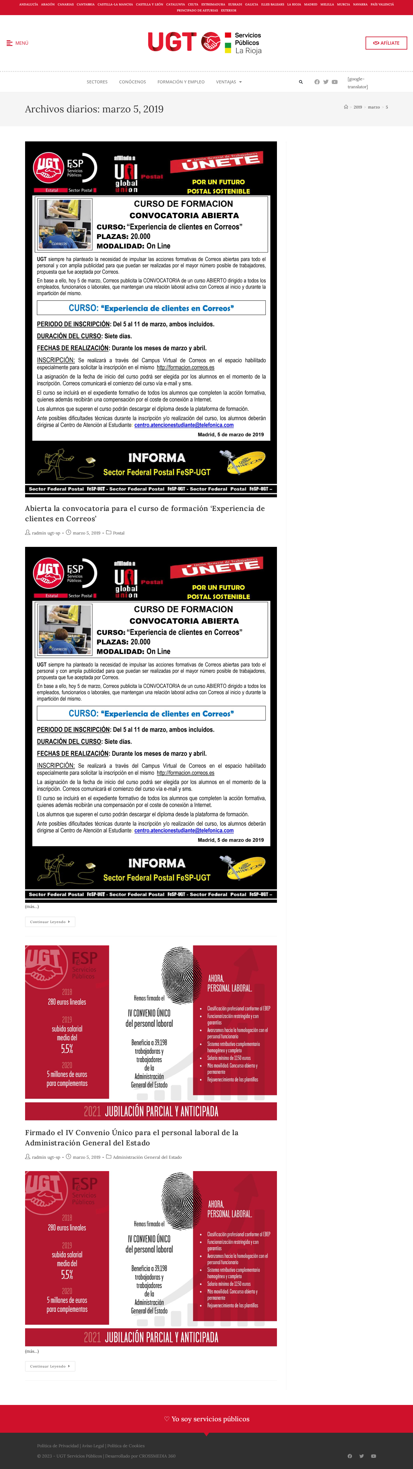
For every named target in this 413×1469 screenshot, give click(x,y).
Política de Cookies (126, 1445)
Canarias (66, 4)
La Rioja (294, 4)
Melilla (327, 4)
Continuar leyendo (52, 920)
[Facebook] (317, 82)
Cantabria (86, 4)
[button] (301, 82)
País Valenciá (382, 4)
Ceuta (193, 4)
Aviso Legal (93, 1445)
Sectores (97, 82)
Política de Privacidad (58, 1445)
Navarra (360, 4)
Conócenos (132, 82)
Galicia (251, 4)
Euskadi (235, 4)
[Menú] (9, 43)
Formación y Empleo (181, 82)
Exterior (228, 10)
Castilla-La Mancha (115, 4)
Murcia (343, 4)
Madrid (310, 4)
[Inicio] (346, 107)
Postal (119, 533)
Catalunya (175, 4)
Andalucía (28, 4)
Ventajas (226, 82)
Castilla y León (149, 4)
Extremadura (213, 4)
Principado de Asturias (197, 10)
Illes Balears (272, 4)
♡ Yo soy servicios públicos (206, 1419)
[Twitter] (326, 82)
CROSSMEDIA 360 (157, 1456)
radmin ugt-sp (46, 533)
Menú (21, 43)
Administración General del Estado (147, 1157)
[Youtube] (334, 82)
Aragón (48, 4)
